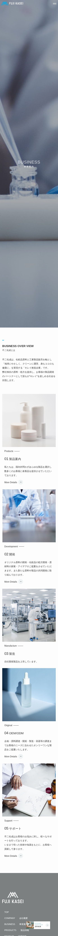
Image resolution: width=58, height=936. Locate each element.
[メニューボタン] (54, 3)
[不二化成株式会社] (12, 3)
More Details (10, 482)
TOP (6, 912)
